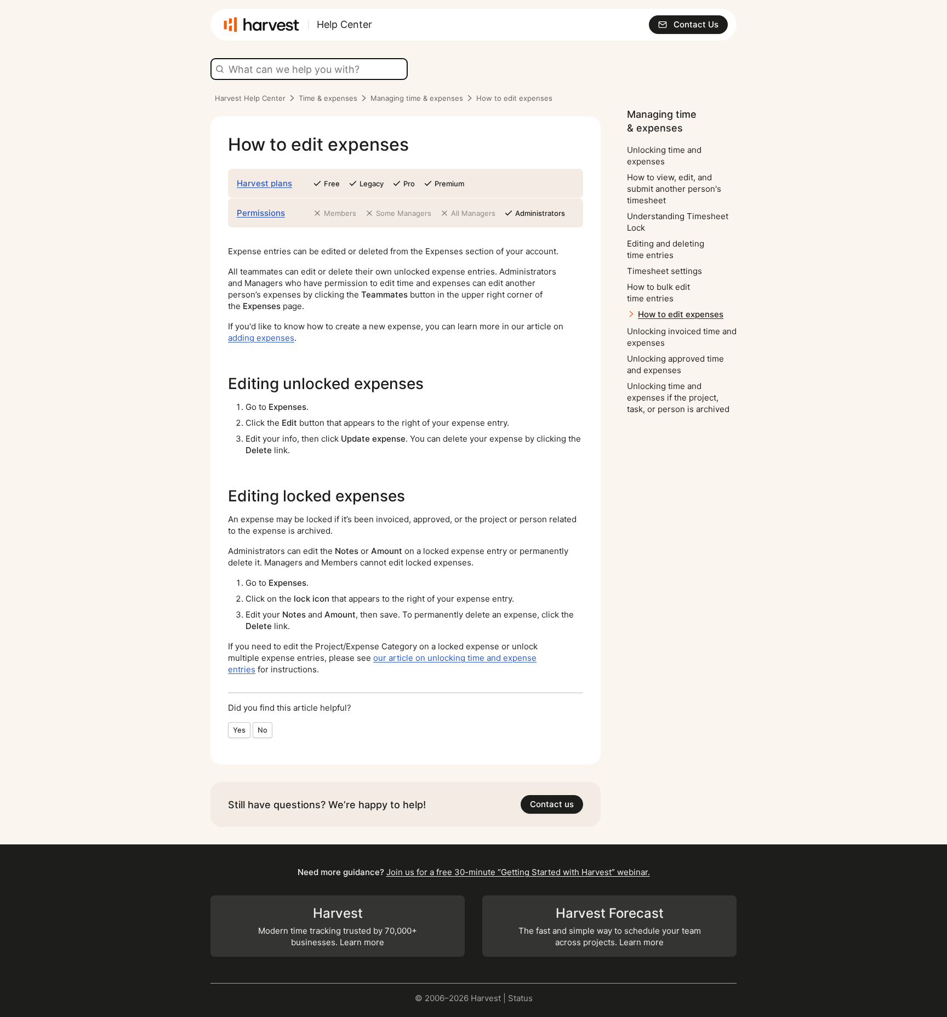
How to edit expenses (680, 314)
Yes (239, 729)
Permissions (261, 213)
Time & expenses (328, 98)
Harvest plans (264, 183)
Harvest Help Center (250, 98)
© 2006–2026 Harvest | (461, 998)
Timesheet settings (664, 271)
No (262, 729)
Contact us (552, 804)
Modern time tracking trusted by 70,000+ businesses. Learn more (337, 926)
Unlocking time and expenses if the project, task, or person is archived (678, 397)
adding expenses (261, 338)
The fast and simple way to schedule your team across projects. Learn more (609, 926)
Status (520, 998)
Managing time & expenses (416, 98)
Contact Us (696, 24)
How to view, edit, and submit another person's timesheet (674, 188)
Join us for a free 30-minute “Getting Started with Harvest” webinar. (518, 872)
